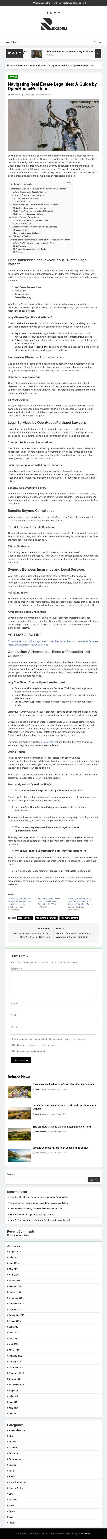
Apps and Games (17, 1430)
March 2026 (14, 1280)
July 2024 (13, 1396)
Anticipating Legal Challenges (29, 233)
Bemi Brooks (40, 1089)
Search (11, 1174)
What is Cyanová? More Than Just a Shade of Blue (61, 1147)
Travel (12, 1523)
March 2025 (14, 1350)
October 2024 (15, 1379)
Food (11, 1471)
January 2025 (15, 1361)
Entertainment (15, 1459)
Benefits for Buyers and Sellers (29, 214)
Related (19, 252)
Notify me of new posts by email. (29, 1051)
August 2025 (15, 1321)
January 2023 (15, 1413)
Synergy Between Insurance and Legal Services (34, 227)
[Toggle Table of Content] (67, 184)
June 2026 (14, 1263)
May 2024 (13, 1408)
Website (15, 1027)
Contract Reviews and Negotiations (31, 208)
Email (14, 1015)
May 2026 (13, 1269)
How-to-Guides (16, 1488)
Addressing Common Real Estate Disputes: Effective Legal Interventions (19, 901)
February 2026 (15, 1286)
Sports (12, 1511)
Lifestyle (13, 77)
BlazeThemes (84, 1533)
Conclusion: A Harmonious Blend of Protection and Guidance (40, 239)
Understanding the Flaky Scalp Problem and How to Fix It (36, 1208)
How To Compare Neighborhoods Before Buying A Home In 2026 (40, 1220)
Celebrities (14, 1447)
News (11, 1505)
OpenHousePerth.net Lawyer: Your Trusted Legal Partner (38, 189)
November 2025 (16, 1303)
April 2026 (13, 1275)
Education (13, 1453)
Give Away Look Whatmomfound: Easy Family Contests (63, 1084)
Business (13, 1441)
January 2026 (15, 1292)
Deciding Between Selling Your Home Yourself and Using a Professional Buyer (80, 901)
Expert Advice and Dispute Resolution (32, 220)
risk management (69, 918)
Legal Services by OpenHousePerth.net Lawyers (35, 204)
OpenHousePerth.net (47, 742)
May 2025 (13, 1338)
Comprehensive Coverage (27, 198)
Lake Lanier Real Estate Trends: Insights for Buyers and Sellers (63, 51)
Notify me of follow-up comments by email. (34, 1045)
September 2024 (16, 1384)
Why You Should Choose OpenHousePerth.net (35, 243)
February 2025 (15, 1356)
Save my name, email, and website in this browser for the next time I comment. (50, 1039)
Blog (11, 1436)
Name (14, 1003)
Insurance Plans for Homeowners (28, 195)
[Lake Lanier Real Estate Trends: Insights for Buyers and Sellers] (24, 55)
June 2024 (14, 1402)
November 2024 (16, 1373)
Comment (16, 968)
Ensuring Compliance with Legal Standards (34, 211)
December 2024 (16, 1367)
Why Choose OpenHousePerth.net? (30, 192)
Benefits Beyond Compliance (25, 217)
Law (11, 1494)
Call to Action (21, 246)
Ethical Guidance (23, 223)
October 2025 (15, 1309)
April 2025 (13, 1344)
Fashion (12, 1465)
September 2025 (16, 1315)
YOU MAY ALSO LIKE (22, 236)
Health (12, 1476)
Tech (11, 1517)
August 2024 (15, 1390)
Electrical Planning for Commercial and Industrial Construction (39, 1197)
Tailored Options (23, 201)
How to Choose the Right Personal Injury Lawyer (63, 3)
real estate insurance (46, 918)
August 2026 (15, 1251)
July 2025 (13, 1327)
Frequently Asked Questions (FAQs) (31, 249)
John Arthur (15, 94)
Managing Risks (22, 230)
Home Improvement (18, 1482)
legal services (24, 918)
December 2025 (16, 1298)
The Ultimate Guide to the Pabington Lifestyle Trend (62, 1126)
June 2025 (14, 1332)
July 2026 (13, 1257)
